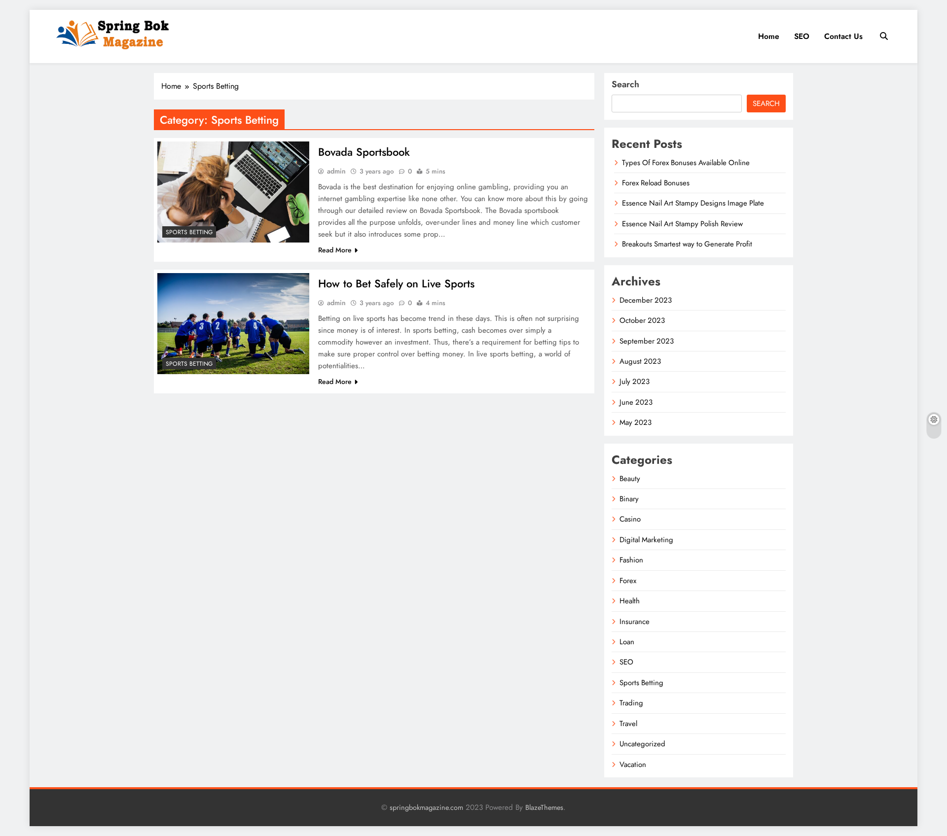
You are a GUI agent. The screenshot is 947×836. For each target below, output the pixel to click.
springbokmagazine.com (426, 807)
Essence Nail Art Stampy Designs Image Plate (693, 203)
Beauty (629, 478)
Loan (626, 641)
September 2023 (646, 341)
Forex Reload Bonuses (656, 182)
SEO (801, 36)
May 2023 (635, 422)
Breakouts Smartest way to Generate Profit (687, 244)
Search (625, 84)
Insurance (634, 621)
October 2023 (642, 320)
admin (336, 171)
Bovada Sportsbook (364, 152)
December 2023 (645, 300)
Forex (627, 580)
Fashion (631, 560)
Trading (631, 702)
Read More (335, 250)
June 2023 (636, 402)
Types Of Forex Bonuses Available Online (686, 162)
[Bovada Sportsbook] (233, 192)
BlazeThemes (544, 807)
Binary (629, 498)
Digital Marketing (646, 539)
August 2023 (640, 361)
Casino (630, 519)
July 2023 (634, 381)
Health (629, 600)
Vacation (632, 764)
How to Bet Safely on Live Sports (396, 283)
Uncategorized (642, 743)
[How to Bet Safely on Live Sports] (233, 323)
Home (768, 36)
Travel (628, 723)
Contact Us (843, 36)
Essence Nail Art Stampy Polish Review (682, 223)
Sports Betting (189, 232)
